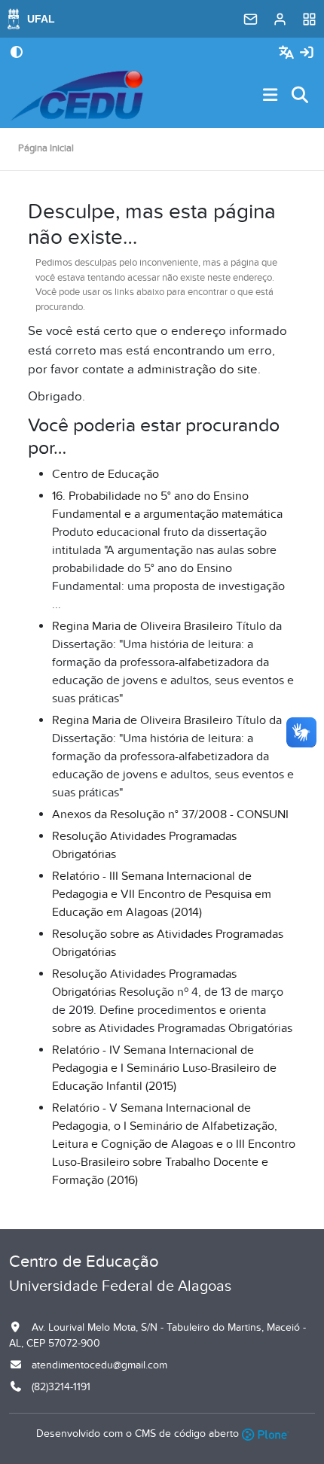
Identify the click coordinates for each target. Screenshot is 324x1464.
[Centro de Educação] (76, 95)
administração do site (197, 369)
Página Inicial (46, 148)
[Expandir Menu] (270, 96)
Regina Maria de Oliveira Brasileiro (142, 626)
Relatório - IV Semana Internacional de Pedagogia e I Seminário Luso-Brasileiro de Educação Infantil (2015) (164, 1068)
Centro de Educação (105, 474)
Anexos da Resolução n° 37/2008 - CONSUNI (170, 814)
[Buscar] (301, 96)
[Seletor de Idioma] (288, 53)
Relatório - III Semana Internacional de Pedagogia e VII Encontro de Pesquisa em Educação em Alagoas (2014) (161, 894)
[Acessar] (306, 53)
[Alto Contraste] (16, 53)
